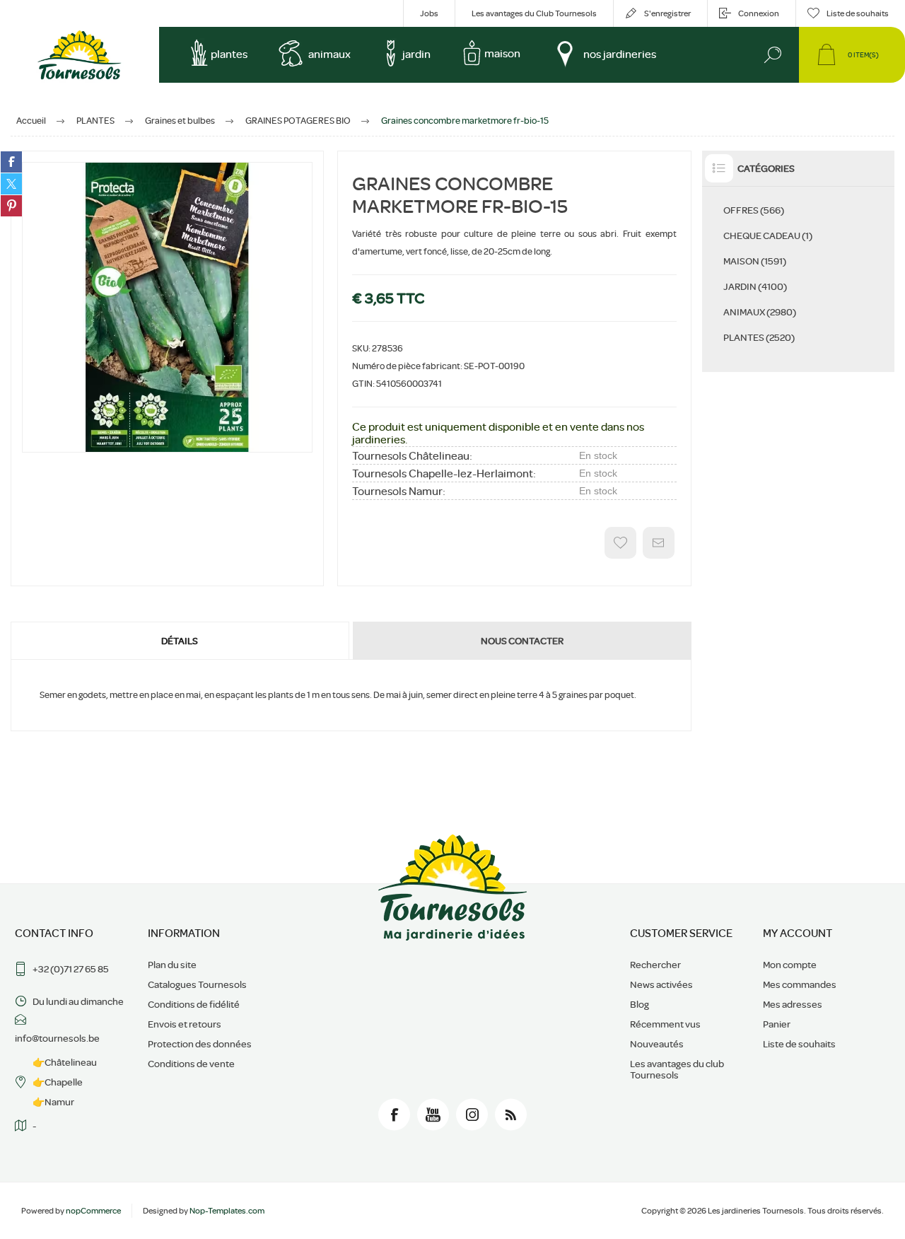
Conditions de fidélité (194, 1004)
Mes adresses (792, 1004)
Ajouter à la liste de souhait (620, 543)
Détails (179, 640)
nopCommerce (93, 1211)
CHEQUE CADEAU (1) (767, 235)
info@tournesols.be (57, 1038)
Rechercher (655, 964)
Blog (639, 1004)
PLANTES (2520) (759, 337)
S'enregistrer (667, 13)
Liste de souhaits (799, 1043)
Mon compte (790, 964)
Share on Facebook (11, 162)
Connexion (758, 13)
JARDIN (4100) (755, 286)
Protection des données (200, 1043)
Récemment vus (665, 1024)
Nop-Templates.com (226, 1211)
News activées (661, 984)
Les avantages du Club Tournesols (534, 13)
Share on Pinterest (11, 205)
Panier (776, 1024)
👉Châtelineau (65, 1062)
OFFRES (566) (753, 210)
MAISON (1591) (754, 261)
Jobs (429, 13)
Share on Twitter (11, 183)
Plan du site (172, 964)
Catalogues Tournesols (197, 984)
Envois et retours (184, 1024)
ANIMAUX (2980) (759, 312)
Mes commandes (799, 984)
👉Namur (53, 1101)
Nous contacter (522, 640)
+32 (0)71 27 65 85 (71, 969)
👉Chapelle (58, 1082)
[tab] (181, 641)
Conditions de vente (191, 1063)
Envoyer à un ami (659, 543)
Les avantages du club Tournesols (677, 1069)
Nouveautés (657, 1043)
